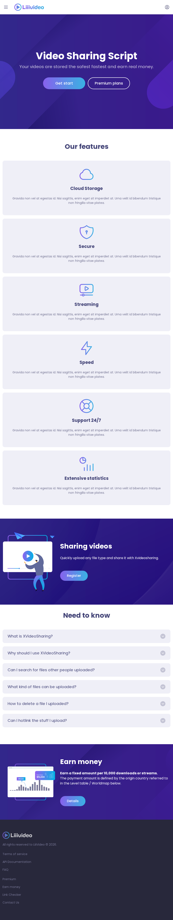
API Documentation (17, 862)
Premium (9, 879)
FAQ (5, 870)
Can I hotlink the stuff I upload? (37, 720)
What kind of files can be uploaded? (42, 686)
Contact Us (11, 902)
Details (73, 801)
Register (74, 575)
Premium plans (109, 83)
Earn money (11, 887)
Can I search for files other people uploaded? (51, 670)
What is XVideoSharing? (30, 636)
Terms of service (15, 854)
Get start (64, 83)
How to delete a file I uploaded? (38, 703)
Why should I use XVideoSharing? (39, 653)
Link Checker (12, 895)
